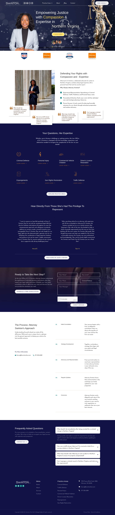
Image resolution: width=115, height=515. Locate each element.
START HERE (58, 34)
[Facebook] (25, 3)
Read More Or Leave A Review (56, 257)
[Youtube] (27, 3)
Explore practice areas (57, 194)
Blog (65, 3)
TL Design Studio (39, 512)
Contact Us (21, 441)
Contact (72, 3)
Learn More (21, 163)
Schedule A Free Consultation (28, 291)
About (58, 3)
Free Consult (102, 3)
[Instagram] (30, 3)
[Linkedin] (32, 3)
